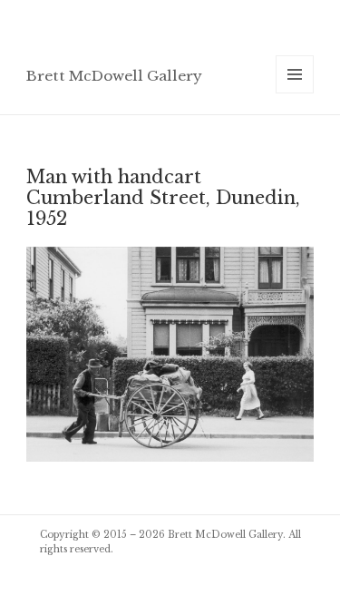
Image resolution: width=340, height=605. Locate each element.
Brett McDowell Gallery (114, 75)
